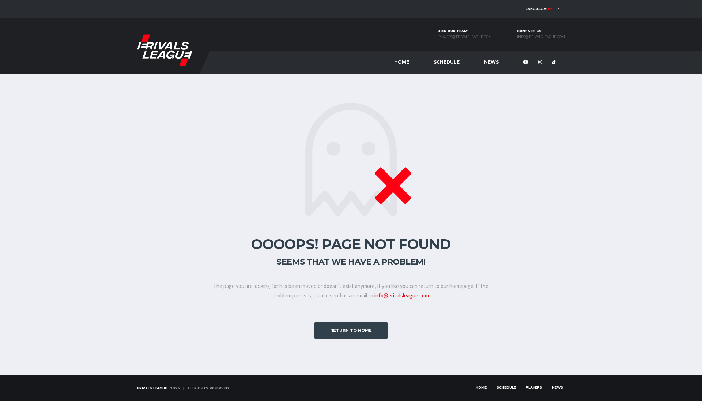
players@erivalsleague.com (465, 37)
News (491, 62)
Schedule (447, 62)
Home (401, 62)
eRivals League (152, 388)
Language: (539, 9)
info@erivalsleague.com (541, 37)
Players (534, 387)
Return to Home (351, 330)
